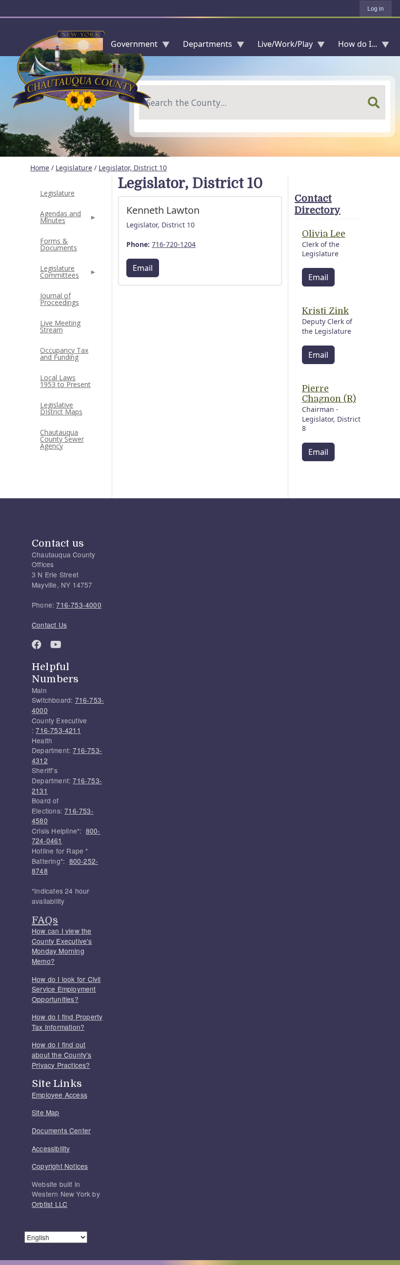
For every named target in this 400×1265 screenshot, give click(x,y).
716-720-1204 (174, 244)
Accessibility (51, 1148)
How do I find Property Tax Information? (67, 1022)
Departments (203, 46)
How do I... (353, 46)
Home (39, 167)
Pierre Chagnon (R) (329, 394)
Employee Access (59, 1095)
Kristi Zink (325, 311)
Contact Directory (317, 204)
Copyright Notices (60, 1166)
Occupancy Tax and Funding (64, 354)
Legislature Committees (58, 275)
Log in (375, 8)
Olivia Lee (323, 234)
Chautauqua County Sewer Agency (62, 439)
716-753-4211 (58, 730)
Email (143, 268)
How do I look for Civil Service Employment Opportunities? (66, 989)
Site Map (46, 1112)
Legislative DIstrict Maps (61, 408)
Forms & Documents (58, 244)
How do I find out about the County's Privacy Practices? (62, 1054)
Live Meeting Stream (60, 326)
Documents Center (61, 1130)
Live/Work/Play (281, 46)
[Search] (373, 102)
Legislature (74, 167)
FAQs (45, 920)
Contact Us (49, 625)
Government (130, 46)
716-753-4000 (78, 605)
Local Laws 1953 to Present (65, 381)
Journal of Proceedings (59, 299)
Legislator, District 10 (133, 167)
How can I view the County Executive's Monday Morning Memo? (62, 946)
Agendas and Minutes (59, 220)
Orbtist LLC (49, 1204)
